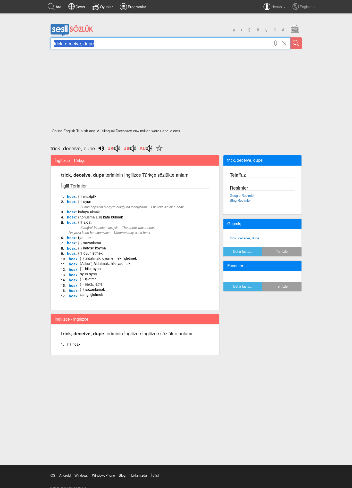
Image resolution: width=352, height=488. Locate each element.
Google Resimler (242, 195)
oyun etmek (93, 253)
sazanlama (92, 242)
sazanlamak (95, 289)
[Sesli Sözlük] (72, 34)
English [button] (306, 6)
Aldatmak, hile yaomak (112, 263)
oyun (87, 201)
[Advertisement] (176, 90)
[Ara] (296, 43)
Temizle (282, 251)
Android (65, 475)
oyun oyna (88, 273)
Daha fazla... (242, 251)
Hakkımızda (138, 475)
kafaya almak (89, 211)
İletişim (156, 475)
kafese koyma (94, 247)
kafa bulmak (113, 216)
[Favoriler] (158, 151)
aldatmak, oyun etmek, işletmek (111, 258)
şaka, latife (94, 284)
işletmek (84, 237)
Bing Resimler (240, 200)
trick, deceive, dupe (244, 237)
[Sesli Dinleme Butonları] (114, 150)
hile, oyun (93, 268)
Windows (81, 475)
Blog (122, 475)
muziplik (89, 196)
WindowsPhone (103, 475)
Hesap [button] (277, 6)
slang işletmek (91, 294)
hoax (71, 196)
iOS (52, 475)
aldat (87, 222)
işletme (91, 278)
